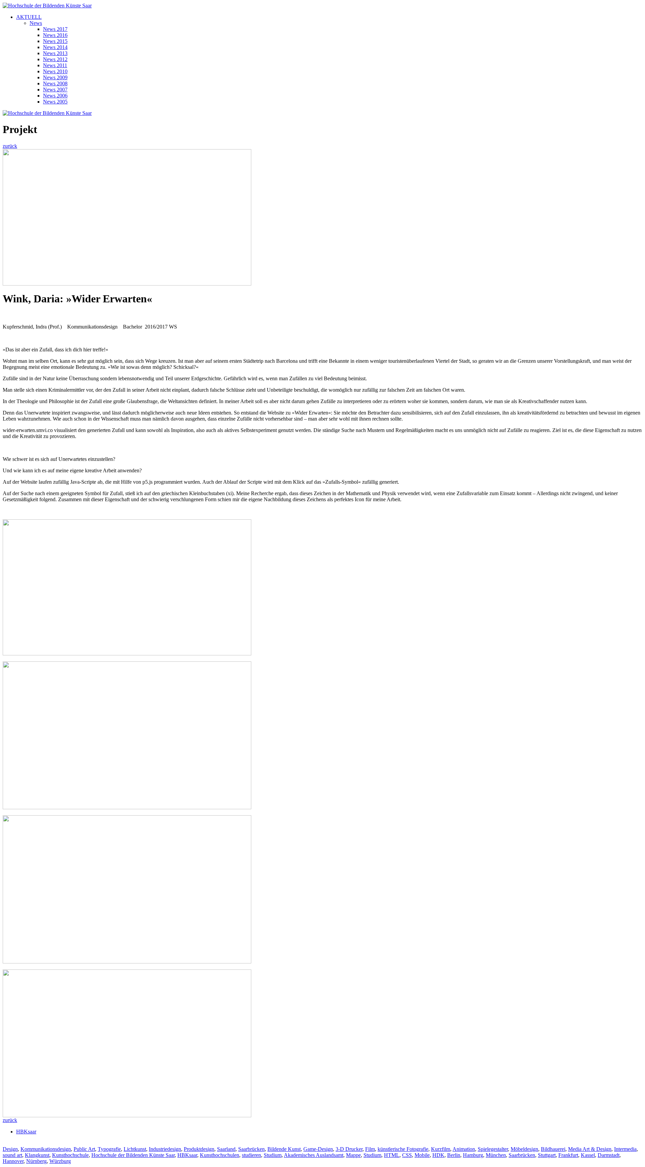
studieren (251, 1155)
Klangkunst (37, 1155)
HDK (438, 1155)
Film (370, 1149)
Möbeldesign (524, 1149)
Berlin (453, 1155)
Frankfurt (568, 1155)
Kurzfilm (440, 1149)
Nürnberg (36, 1161)
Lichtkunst (135, 1149)
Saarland (226, 1149)
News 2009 (55, 77)
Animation (464, 1149)
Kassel (588, 1155)
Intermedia (625, 1149)
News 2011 (55, 65)
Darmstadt (608, 1155)
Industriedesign (165, 1149)
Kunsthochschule (70, 1155)
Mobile (422, 1155)
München (496, 1155)
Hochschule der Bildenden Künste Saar (133, 1155)
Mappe (353, 1155)
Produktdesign (199, 1149)
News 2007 (55, 89)
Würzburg (60, 1161)
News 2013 (55, 53)
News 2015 (55, 41)
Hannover (13, 1161)
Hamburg (473, 1155)
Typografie (109, 1149)
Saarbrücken (251, 1149)
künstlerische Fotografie (403, 1149)
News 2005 (55, 101)
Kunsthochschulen (219, 1155)
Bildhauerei (553, 1149)
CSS (407, 1155)
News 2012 (55, 59)
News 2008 (55, 83)
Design (10, 1149)
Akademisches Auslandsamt (313, 1155)
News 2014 (55, 47)
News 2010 (55, 71)
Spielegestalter (493, 1149)
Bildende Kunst (284, 1149)
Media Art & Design (589, 1149)
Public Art (84, 1149)
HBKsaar (26, 1131)
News (36, 23)
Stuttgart (547, 1155)
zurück (10, 146)
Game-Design (318, 1149)
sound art (12, 1155)
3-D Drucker (349, 1149)
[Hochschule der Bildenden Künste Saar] (47, 5)
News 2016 (55, 35)
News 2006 (55, 95)
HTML (391, 1155)
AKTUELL (29, 17)
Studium (273, 1155)
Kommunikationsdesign (45, 1149)
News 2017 (55, 29)
